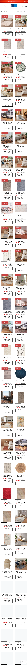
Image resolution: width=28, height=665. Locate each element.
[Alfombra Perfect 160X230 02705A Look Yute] (7, 587)
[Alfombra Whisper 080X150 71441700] (7, 232)
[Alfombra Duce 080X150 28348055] (7, 350)
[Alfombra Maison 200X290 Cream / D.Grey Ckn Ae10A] (7, 208)
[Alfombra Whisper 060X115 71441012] (21, 162)
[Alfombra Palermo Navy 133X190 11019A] (21, 587)
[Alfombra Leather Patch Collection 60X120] (21, 255)
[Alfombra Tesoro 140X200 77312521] (7, 516)
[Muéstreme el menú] (1, 6)
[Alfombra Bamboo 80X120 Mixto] (7, 327)
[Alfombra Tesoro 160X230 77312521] (21, 493)
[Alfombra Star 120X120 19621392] (21, 67)
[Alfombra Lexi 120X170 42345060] (7, 21)
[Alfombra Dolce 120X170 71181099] (7, 304)
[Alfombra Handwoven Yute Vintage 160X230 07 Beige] (7, 611)
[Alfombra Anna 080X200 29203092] (21, 115)
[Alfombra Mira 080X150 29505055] (7, 44)
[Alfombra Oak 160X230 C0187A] (7, 162)
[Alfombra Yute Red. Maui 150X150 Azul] (21, 373)
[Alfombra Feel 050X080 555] (21, 138)
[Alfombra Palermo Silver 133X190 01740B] (21, 280)
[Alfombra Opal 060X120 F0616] (21, 635)
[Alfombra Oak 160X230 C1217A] (21, 21)
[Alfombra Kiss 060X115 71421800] (21, 658)
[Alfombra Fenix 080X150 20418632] (7, 658)
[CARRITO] (25, 6)
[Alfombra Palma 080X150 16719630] (21, 44)
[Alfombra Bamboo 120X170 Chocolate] (21, 327)
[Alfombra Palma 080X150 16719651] (7, 468)
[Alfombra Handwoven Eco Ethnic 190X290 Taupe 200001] (7, 373)
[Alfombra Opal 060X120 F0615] (21, 422)
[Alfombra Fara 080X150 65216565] (21, 90)
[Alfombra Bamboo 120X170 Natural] (7, 115)
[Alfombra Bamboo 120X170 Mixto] (21, 445)
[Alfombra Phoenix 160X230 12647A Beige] (7, 280)
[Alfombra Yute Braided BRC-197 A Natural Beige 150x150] (21, 468)
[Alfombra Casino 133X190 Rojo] (7, 493)
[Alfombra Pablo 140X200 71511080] (7, 185)
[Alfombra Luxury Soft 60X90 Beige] (7, 564)
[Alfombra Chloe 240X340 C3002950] (21, 304)
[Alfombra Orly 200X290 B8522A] (21, 350)
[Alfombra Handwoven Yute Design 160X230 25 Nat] (21, 611)
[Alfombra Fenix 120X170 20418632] (21, 539)
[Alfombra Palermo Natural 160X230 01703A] (7, 90)
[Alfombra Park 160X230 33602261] (7, 422)
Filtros (5, 12)
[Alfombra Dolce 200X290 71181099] (21, 185)
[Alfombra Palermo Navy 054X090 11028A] (21, 564)
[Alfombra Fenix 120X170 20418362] (21, 516)
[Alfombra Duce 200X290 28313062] (7, 67)
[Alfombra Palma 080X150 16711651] (7, 635)
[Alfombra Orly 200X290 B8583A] (7, 255)
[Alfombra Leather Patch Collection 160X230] (7, 397)
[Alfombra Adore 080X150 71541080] (21, 397)
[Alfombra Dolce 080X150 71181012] (7, 445)
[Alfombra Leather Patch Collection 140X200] (7, 138)
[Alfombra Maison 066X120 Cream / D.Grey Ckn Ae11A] (7, 539)
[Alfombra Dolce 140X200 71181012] (21, 232)
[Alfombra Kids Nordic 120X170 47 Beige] (21, 208)
